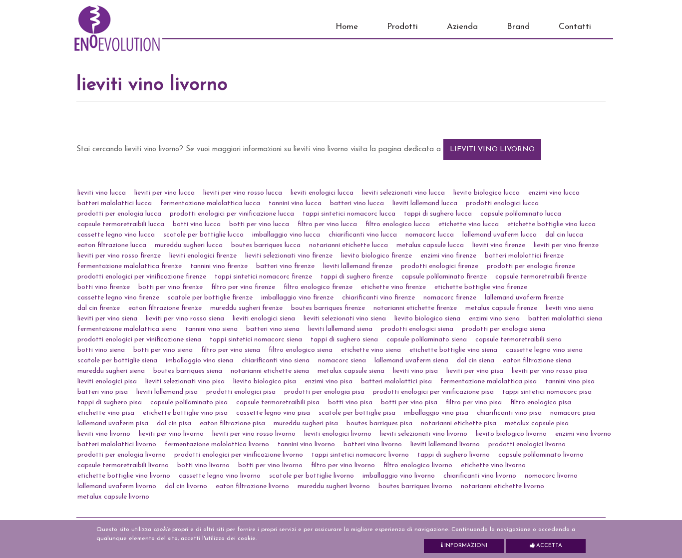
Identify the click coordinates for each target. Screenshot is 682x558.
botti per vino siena (163, 350)
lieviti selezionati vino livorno (423, 434)
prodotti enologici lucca (502, 203)
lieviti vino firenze (498, 245)
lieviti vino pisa (415, 371)
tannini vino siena (211, 329)
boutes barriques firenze (328, 308)
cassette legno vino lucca (116, 235)
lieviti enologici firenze (203, 256)
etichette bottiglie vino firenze (480, 287)
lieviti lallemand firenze (357, 266)
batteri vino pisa (102, 392)
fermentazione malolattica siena (127, 329)
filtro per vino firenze (243, 287)
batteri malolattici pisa (396, 381)
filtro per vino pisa (474, 402)
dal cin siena (475, 360)
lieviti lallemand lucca (424, 203)
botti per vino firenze (170, 287)
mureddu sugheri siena (111, 371)
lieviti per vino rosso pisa (549, 371)
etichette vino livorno (493, 465)
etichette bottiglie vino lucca (551, 224)
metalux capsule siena (351, 371)
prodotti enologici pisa (241, 392)
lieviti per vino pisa (474, 371)
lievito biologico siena (427, 318)
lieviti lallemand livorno (445, 444)
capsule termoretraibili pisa (278, 402)
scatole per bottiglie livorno (311, 476)
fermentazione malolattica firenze (129, 266)
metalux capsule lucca (430, 245)
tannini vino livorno (306, 444)
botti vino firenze (103, 287)
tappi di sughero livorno (453, 455)
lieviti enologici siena (264, 318)
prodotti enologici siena (417, 329)
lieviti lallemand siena (340, 329)
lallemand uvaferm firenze (524, 297)
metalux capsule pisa (537, 423)
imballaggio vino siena (199, 360)
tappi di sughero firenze (357, 276)
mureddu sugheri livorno (334, 486)
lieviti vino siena (570, 308)
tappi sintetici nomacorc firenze (263, 276)
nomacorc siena (342, 360)
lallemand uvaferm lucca (499, 235)
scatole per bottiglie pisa (357, 413)
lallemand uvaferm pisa (112, 423)
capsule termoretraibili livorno (123, 465)
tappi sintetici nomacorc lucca (349, 214)
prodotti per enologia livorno (121, 455)
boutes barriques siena (187, 371)
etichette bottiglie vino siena (453, 350)
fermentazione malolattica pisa (488, 381)
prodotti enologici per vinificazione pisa (433, 392)
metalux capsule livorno (113, 497)
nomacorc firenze (449, 297)
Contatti (575, 26)
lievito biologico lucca (486, 193)
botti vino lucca (197, 224)
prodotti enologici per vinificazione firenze (141, 276)
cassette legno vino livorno (220, 476)
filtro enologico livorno (417, 465)
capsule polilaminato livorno (541, 455)
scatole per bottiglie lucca (203, 235)
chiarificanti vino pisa (509, 413)
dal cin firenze (98, 308)
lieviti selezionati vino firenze (289, 256)
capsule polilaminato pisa (189, 402)
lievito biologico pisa (264, 381)
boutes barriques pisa (379, 423)
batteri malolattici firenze (524, 256)
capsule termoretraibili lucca (120, 224)
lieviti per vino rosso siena (185, 318)
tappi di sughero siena (344, 339)
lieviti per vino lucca (164, 193)
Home (347, 26)
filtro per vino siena (230, 350)
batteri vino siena (273, 329)
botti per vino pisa (409, 402)
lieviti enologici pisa (107, 381)
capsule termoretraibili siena (518, 339)
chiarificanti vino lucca (363, 235)
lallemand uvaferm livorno (116, 486)
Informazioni (465, 546)
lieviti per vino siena (107, 318)
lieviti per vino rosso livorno (254, 434)
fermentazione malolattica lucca (210, 203)
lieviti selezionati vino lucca (403, 193)
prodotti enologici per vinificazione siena (139, 339)
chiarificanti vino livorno (479, 476)
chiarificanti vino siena (276, 360)
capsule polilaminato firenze (444, 276)
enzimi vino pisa (328, 381)
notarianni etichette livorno (502, 486)
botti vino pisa (350, 402)
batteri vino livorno (372, 444)
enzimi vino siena (494, 318)
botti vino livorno (203, 465)
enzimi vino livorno (583, 434)
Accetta (548, 546)
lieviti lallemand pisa (167, 392)
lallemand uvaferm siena (411, 360)
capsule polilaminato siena (426, 339)
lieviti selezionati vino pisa (185, 381)
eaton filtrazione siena (537, 360)
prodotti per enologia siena (503, 329)
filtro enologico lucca (397, 224)
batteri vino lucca (357, 203)
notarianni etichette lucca (348, 245)
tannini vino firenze (219, 266)
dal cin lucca (564, 235)
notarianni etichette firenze (415, 308)
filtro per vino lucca (327, 224)
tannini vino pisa (570, 381)
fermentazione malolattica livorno (217, 444)
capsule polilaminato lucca (520, 214)
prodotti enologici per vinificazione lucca (232, 214)
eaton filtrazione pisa (232, 423)
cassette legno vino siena (544, 350)
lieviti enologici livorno (337, 434)
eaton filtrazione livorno (252, 486)
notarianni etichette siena (270, 371)
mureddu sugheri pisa (306, 423)
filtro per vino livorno (343, 465)
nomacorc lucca (429, 235)
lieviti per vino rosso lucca (242, 193)
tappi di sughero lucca (438, 214)
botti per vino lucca (259, 224)
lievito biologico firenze (376, 256)
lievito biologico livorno (511, 434)
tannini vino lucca (295, 203)
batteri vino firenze (285, 266)
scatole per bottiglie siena (117, 360)
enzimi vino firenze (448, 256)
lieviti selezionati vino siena (345, 318)
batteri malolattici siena (565, 318)
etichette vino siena (371, 350)
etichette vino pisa (105, 413)
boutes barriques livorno (415, 486)
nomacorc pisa (572, 413)
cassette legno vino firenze (118, 297)
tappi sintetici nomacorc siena (256, 339)
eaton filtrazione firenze (165, 308)
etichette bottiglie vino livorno (123, 476)
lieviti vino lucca (101, 193)
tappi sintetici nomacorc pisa (547, 392)
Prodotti (402, 26)
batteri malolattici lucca (114, 203)
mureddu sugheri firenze (246, 308)
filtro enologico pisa (540, 402)
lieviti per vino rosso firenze (119, 256)
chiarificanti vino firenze (378, 297)
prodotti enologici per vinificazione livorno (238, 455)
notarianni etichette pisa (458, 423)
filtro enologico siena (301, 350)
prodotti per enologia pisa (324, 392)
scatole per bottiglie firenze (210, 297)
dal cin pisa (174, 423)
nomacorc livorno (551, 476)
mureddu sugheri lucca (189, 245)
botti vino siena (101, 350)
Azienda (462, 26)
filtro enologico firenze (318, 287)
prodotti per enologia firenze (531, 266)
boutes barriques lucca (266, 245)
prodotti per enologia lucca (119, 214)
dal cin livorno (186, 486)
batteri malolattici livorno (116, 444)
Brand (518, 26)
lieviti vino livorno (492, 149)
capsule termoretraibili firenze (541, 276)
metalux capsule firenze (501, 308)
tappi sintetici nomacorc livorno (360, 455)
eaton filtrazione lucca (111, 245)
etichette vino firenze (393, 287)
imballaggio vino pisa (436, 413)
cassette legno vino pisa (273, 413)
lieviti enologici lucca (322, 193)
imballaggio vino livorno (398, 476)
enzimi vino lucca (554, 193)
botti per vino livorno (270, 465)
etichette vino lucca (468, 224)
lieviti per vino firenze (566, 245)
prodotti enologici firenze (439, 266)
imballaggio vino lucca (286, 235)
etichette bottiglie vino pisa (185, 413)
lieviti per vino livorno (171, 434)
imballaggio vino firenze (297, 297)
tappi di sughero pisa (109, 402)
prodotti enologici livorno (527, 444)
